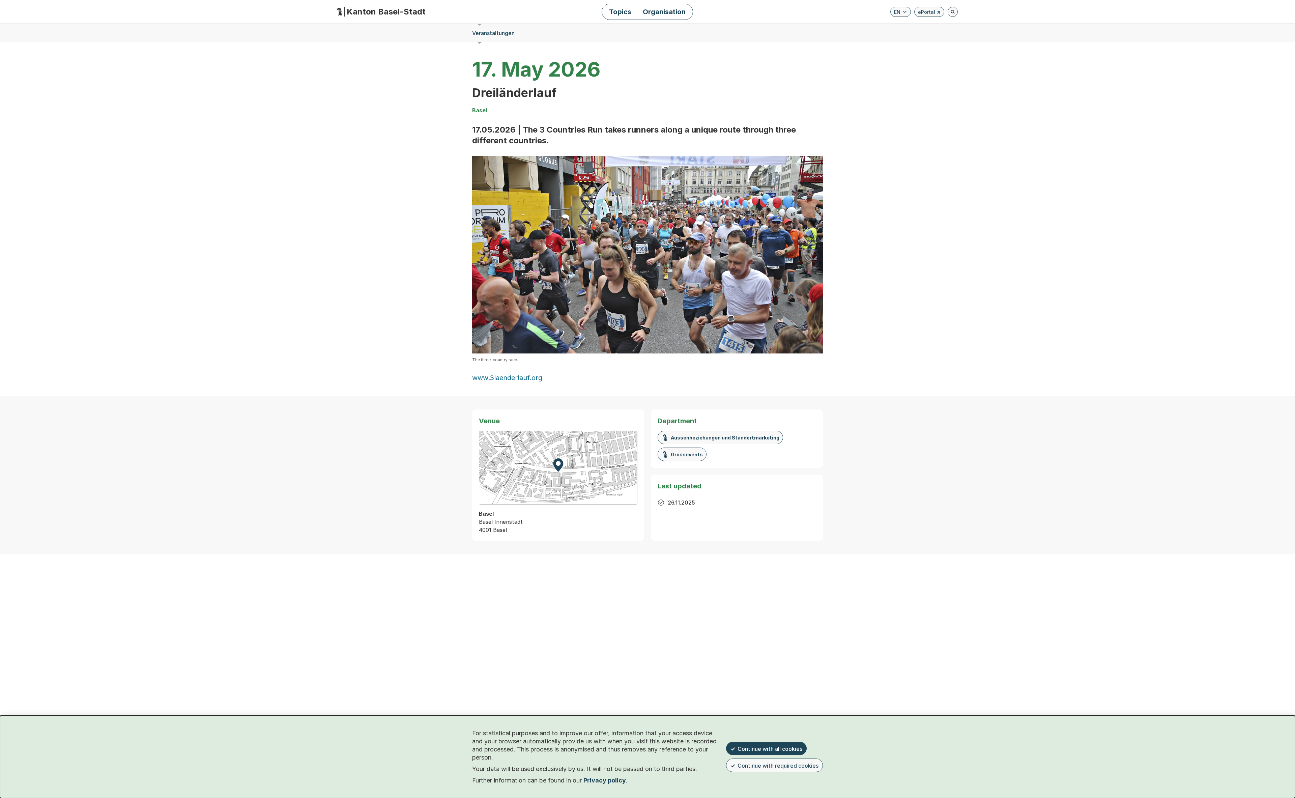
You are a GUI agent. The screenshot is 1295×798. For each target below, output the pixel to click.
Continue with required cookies (778, 765)
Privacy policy (604, 780)
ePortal (929, 13)
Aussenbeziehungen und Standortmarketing (725, 437)
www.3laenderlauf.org (507, 378)
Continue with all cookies (770, 748)
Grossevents (687, 454)
